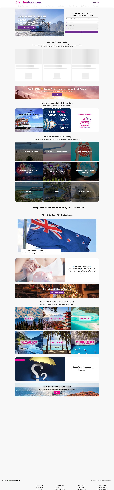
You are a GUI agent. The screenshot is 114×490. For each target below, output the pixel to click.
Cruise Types (49, 6)
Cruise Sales (61, 6)
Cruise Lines (72, 6)
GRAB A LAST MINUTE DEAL (26, 27)
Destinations (84, 6)
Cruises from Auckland (24, 6)
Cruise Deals (37, 6)
